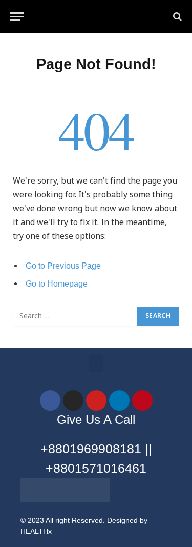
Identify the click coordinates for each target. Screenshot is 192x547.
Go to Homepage (57, 283)
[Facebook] (50, 400)
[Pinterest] (142, 400)
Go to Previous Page (63, 265)
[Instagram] (73, 400)
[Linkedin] (119, 400)
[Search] (176, 16)
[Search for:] (75, 316)
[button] (96, 363)
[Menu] (17, 16)
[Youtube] (96, 400)
